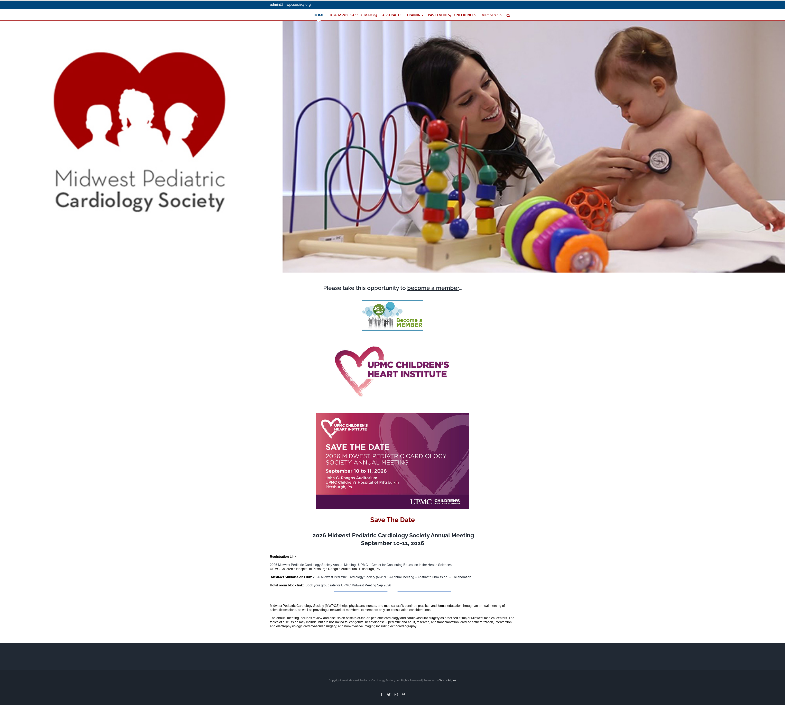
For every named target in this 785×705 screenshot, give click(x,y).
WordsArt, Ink (447, 680)
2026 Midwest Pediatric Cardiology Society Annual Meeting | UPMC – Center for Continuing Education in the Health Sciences (361, 565)
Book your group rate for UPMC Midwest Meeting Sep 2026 (348, 585)
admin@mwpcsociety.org (290, 4)
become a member (433, 288)
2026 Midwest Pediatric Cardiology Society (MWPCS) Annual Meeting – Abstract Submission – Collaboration (392, 577)
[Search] (508, 15)
